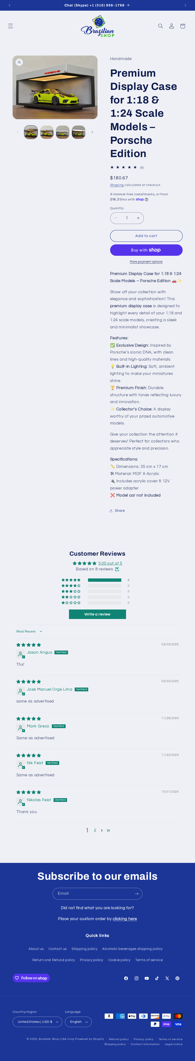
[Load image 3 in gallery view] (62, 132)
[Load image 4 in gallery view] (78, 132)
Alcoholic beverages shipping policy (132, 949)
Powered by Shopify (89, 1039)
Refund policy (119, 1039)
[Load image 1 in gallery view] (31, 132)
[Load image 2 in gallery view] (47, 132)
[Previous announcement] (9, 5)
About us (36, 949)
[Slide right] (92, 132)
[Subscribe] (136, 893)
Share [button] (120, 510)
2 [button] (95, 830)
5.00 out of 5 (110, 563)
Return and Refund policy (53, 960)
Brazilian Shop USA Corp (56, 1039)
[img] (28, 645)
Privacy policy (91, 960)
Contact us (58, 949)
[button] (10, 26)
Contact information (145, 1044)
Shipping (117, 185)
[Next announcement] (185, 5)
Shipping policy (84, 949)
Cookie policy (119, 960)
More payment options (146, 261)
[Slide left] (18, 132)
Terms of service (149, 960)
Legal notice (174, 1044)
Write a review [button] (97, 614)
